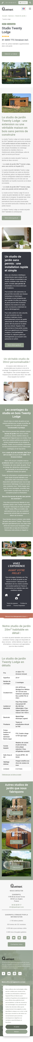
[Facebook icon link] (8, 937)
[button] (29, 73)
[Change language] (23, 9)
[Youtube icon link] (13, 937)
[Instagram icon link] (24, 937)
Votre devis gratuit (11, 218)
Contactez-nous (16, 944)
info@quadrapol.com (16, 907)
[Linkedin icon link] (19, 937)
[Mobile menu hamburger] (30, 9)
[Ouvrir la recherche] (30, 3)
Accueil (4, 16)
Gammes (11, 16)
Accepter (16, 1026)
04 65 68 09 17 (16, 905)
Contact (23, 2)
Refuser (16, 1031)
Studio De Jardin (20, 16)
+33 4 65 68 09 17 (10, 2)
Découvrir (16, 813)
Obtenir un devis (11, 54)
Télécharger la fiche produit (11, 775)
